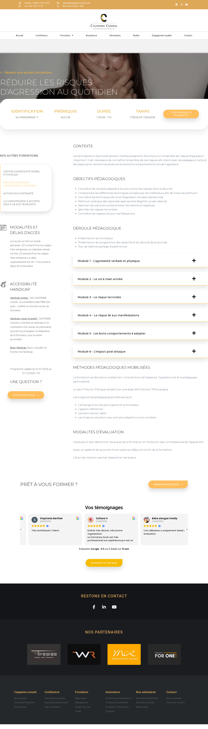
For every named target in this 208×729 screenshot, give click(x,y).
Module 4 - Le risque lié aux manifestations (108, 315)
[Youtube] (186, 4)
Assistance (113, 692)
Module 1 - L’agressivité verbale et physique (109, 261)
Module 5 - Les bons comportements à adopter (112, 333)
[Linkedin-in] (104, 607)
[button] (140, 260)
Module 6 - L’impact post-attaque (101, 351)
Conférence (52, 692)
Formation (81, 692)
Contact (171, 692)
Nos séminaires (146, 692)
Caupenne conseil (25, 692)
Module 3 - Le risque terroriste (99, 297)
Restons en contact (104, 596)
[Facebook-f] (181, 4)
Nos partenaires (104, 632)
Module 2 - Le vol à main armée (100, 279)
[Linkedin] (176, 4)
